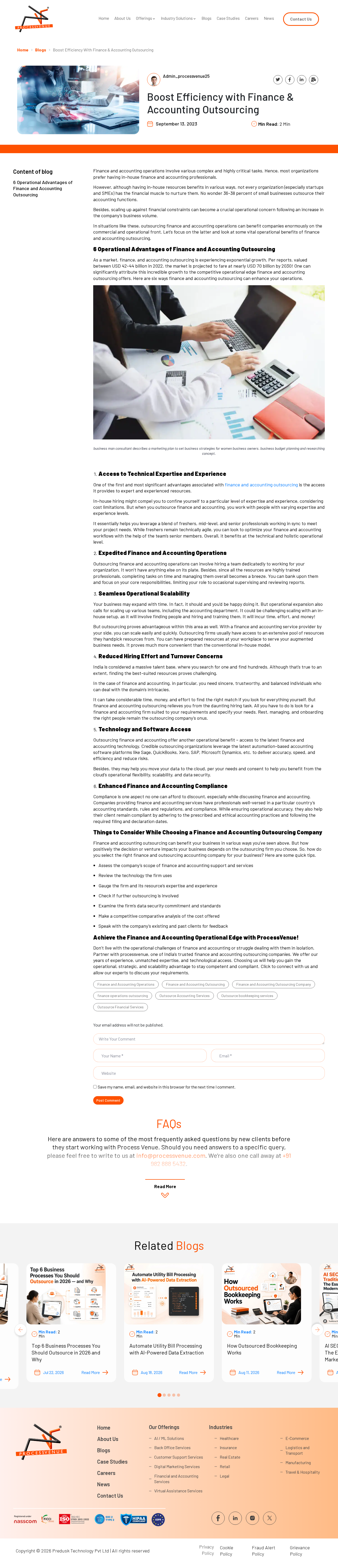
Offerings (144, 18)
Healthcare (229, 1438)
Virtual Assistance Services (178, 1490)
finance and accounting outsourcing (261, 484)
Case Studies (228, 18)
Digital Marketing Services (177, 1466)
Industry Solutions (177, 18)
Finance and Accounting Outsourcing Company (273, 984)
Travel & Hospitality (302, 1471)
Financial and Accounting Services (176, 1478)
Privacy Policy (206, 1550)
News (269, 18)
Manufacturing (298, 1462)
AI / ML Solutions (169, 1438)
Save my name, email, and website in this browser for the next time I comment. (167, 1086)
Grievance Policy (300, 1550)
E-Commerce (297, 1438)
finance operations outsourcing (122, 995)
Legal (224, 1475)
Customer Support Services (178, 1456)
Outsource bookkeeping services (247, 995)
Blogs (206, 18)
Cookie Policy (226, 1550)
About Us (122, 18)
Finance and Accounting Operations (125, 984)
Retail (225, 1466)
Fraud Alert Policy (263, 1550)
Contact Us (110, 1495)
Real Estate (230, 1456)
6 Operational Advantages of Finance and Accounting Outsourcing (43, 188)
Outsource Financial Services (120, 1007)
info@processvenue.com (170, 1155)
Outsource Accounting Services (184, 995)
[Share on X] (278, 79)
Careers (252, 18)
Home (103, 18)
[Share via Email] (313, 79)
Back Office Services (172, 1447)
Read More (90, 1372)
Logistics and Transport (297, 1450)
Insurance (228, 1447)
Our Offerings (164, 1427)
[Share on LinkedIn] (301, 79)
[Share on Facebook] (289, 79)
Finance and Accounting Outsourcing (195, 984)
